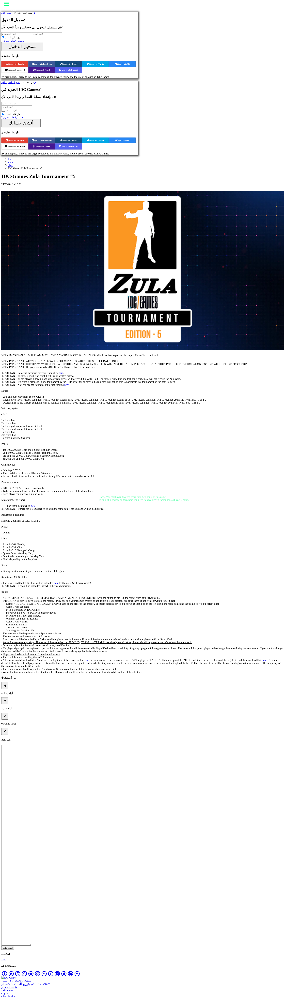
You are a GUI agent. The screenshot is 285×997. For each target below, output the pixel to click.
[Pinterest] (24, 973)
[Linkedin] (70, 973)
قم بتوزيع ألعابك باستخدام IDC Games (25, 984)
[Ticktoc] (51, 973)
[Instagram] (18, 973)
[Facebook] (4, 973)
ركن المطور (6, 981)
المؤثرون (16, 981)
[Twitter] (11, 973)
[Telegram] (77, 973)
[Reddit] (64, 973)
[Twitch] (37, 973)
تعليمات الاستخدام (9, 987)
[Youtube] (31, 973)
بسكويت (5, 993)
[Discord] (57, 973)
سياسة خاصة (7, 990)
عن (31, 981)
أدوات (22, 981)
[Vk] (44, 973)
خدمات (27, 981)
